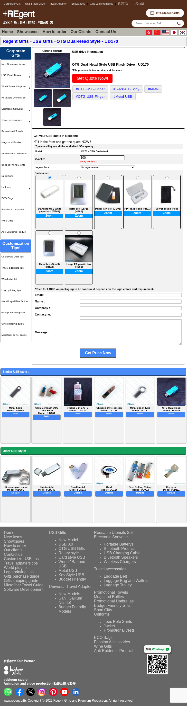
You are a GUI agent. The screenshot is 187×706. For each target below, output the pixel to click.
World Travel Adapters (13, 86)
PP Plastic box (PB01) (137, 208)
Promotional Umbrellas (14, 153)
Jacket (109, 626)
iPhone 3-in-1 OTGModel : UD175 (78, 410)
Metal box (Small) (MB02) (49, 265)
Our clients (13, 550)
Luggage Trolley (118, 585)
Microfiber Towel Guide (14, 335)
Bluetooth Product (119, 549)
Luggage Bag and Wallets (126, 581)
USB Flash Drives (11, 75)
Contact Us (105, 32)
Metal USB (67, 570)
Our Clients (81, 32)
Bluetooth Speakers (121, 557)
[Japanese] (175, 34)
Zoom (49, 215)
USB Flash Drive (35, 3)
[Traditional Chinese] (149, 34)
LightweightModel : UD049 (46, 490)
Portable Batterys (118, 544)
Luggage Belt (115, 576)
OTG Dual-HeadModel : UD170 (171, 410)
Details (15, 413)
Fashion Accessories (12, 209)
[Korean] (183, 34)
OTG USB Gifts (71, 549)
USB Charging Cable (122, 553)
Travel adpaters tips (21, 563)
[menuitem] (15, 65)
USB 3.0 (65, 544)
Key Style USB (71, 575)
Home (7, 32)
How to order (54, 32)
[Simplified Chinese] (158, 34)
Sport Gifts (7, 176)
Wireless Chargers (120, 562)
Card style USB (71, 557)
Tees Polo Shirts (118, 621)
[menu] (15, 149)
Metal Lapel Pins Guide (14, 301)
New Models (69, 594)
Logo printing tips (11, 290)
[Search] (179, 23)
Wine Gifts (7, 220)
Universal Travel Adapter (70, 586)
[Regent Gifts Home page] (27, 25)
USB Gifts (57, 532)
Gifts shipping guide (12, 323)
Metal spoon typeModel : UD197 (140, 410)
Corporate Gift (12, 3)
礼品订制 (138, 3)
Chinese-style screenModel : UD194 (109, 410)
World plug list (9, 279)
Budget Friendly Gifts (13, 164)
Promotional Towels (12, 131)
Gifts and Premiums (101, 3)
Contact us (13, 554)
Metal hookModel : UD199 (15, 410)
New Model (68, 540)
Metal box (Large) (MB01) (79, 210)
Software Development (23, 589)
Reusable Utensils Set (13, 97)
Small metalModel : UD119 (77, 490)
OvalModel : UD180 (109, 490)
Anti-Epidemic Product (13, 231)
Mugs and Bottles (11, 142)
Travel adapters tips (12, 267)
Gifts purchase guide (13, 312)
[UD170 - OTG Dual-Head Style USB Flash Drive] (52, 87)
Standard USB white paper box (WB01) (49, 210)
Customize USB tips (12, 256)
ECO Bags (7, 198)
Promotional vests (119, 630)
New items (13, 537)
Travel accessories (11, 120)
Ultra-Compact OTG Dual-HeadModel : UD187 (46, 411)
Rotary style (68, 553)
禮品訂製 (123, 3)
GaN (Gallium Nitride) (70, 600)
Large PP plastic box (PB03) (78, 265)
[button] (92, 78)
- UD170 (87, 41)
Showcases (78, 3)
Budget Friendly (72, 579)
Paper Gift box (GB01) (108, 208)
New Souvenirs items (13, 64)
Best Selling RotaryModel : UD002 (140, 490)
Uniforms (6, 187)
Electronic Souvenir (12, 108)
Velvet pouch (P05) (167, 208)
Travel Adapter (58, 3)
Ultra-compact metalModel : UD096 (16, 490)
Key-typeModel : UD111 (171, 490)
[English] (166, 34)
